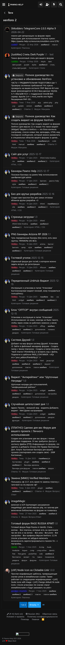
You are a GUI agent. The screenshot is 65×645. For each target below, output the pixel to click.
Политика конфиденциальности (42, 616)
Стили (42, 68)
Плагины (26, 48)
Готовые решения (30, 187)
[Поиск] (60, 5)
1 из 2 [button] (23, 604)
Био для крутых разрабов (26, 193)
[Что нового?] (54, 5)
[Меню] (4, 5)
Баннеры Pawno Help (23, 170)
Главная (35, 619)
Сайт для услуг (19, 154)
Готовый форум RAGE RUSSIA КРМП (32, 523)
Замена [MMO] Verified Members (30, 478)
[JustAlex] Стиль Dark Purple (27, 54)
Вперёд (33, 604)
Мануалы (45, 109)
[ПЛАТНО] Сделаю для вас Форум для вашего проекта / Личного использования (33, 431)
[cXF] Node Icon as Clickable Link (30, 570)
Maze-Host (12, 641)
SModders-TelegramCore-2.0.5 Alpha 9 (33, 28)
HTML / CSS (16, 164)
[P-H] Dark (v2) (16, 613)
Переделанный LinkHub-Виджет (30, 280)
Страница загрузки (22, 216)
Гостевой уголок (21, 257)
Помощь (25, 619)
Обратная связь (49, 613)
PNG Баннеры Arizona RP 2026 (29, 234)
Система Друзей (21, 339)
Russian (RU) (34, 613)
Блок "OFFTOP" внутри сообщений (31, 309)
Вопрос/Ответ (35, 517)
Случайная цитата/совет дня (28, 404)
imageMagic (18, 501)
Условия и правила (15, 616)
